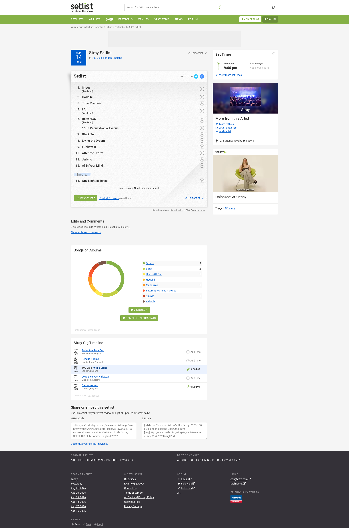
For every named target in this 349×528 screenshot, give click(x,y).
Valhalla (150, 301)
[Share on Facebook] (201, 76)
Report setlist (177, 210)
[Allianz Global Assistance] (236, 498)
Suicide (150, 296)
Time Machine (91, 103)
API (179, 492)
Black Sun (88, 134)
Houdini (87, 97)
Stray (94, 52)
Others (150, 263)
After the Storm (92, 153)
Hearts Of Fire (154, 274)
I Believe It (89, 147)
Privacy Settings (133, 506)
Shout (86, 87)
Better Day (89, 119)
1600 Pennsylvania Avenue (100, 128)
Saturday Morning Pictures (161, 290)
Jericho (87, 159)
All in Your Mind (92, 165)
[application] (245, 173)
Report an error (198, 210)
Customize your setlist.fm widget (89, 443)
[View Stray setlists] (245, 94)
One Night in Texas (95, 180)
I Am (85, 109)
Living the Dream (93, 140)
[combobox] (174, 7)
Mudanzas (152, 285)
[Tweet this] (196, 76)
